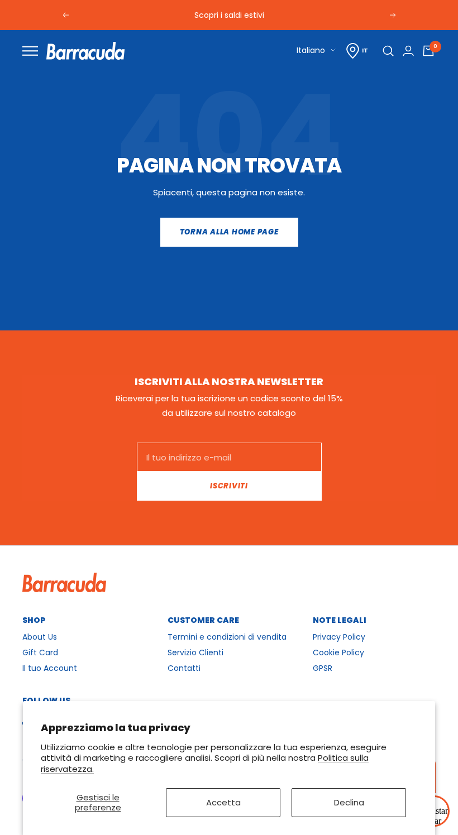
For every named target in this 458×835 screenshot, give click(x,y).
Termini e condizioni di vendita (227, 636)
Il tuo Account (49, 668)
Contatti (184, 668)
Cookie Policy (338, 652)
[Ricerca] (388, 50)
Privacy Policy (339, 636)
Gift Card (40, 652)
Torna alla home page (229, 232)
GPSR (322, 668)
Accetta (223, 802)
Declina (349, 802)
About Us (39, 636)
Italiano (311, 50)
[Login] (408, 50)
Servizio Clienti (195, 652)
